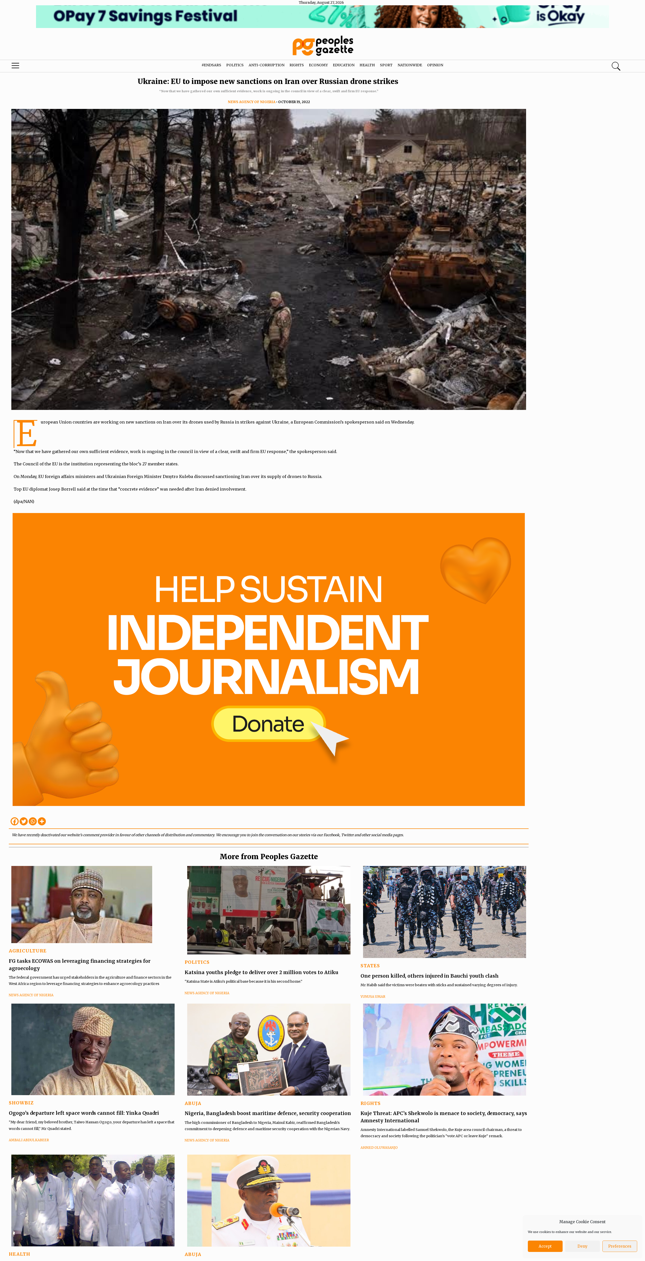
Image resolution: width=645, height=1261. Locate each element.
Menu (34, 67)
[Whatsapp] (33, 821)
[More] (42, 821)
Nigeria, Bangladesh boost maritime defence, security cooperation (268, 1113)
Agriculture (28, 951)
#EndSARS (211, 65)
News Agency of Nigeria (251, 102)
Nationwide (410, 65)
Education (343, 65)
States (370, 966)
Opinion (435, 65)
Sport (386, 65)
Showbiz (21, 1103)
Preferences (619, 1246)
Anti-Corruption (266, 65)
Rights (296, 65)
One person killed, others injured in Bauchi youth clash (430, 976)
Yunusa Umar (373, 997)
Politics (235, 65)
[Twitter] (24, 821)
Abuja (193, 1103)
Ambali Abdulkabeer (29, 1140)
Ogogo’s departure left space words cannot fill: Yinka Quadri (84, 1113)
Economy (318, 65)
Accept (545, 1246)
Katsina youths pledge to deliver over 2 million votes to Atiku (261, 972)
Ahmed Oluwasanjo (379, 1148)
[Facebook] (15, 821)
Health (367, 65)
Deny (582, 1246)
